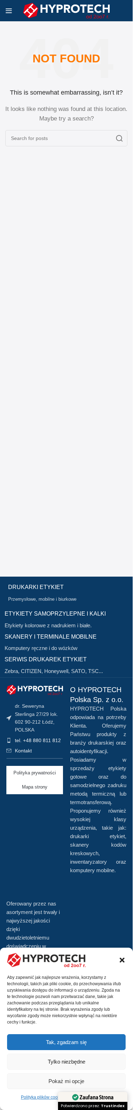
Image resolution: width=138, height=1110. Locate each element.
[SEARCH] (119, 138)
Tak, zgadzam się (66, 1042)
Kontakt (23, 750)
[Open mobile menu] (9, 11)
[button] (122, 960)
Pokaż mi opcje (66, 1081)
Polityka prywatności (34, 772)
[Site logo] (66, 10)
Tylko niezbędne (66, 1062)
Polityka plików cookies (43, 1097)
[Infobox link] (68, 593)
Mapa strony (34, 787)
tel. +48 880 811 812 (38, 740)
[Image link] (34, 689)
